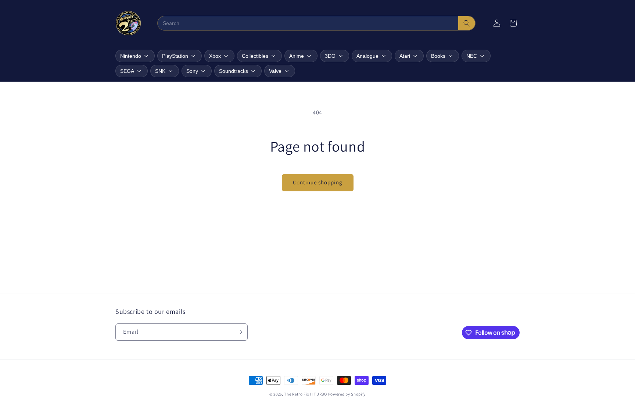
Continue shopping (317, 182)
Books (438, 56)
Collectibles (255, 56)
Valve (275, 71)
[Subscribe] (239, 332)
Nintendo (130, 56)
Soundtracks (233, 71)
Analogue (367, 56)
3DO (330, 56)
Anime (296, 56)
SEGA (127, 71)
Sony (192, 71)
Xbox (215, 56)
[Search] (466, 23)
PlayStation (175, 56)
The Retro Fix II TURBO (305, 394)
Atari (404, 56)
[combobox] (308, 23)
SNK (160, 71)
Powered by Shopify (347, 394)
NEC (471, 56)
